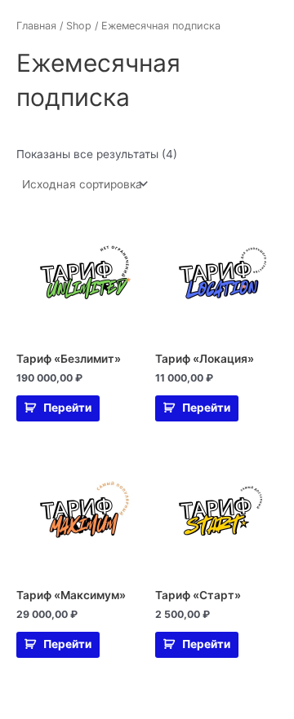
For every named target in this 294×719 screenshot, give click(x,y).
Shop (78, 26)
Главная (36, 26)
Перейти (67, 407)
